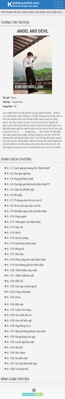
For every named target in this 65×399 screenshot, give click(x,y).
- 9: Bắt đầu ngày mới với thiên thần (27, 211)
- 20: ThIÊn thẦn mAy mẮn (22, 270)
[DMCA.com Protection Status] (32, 393)
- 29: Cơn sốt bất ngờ (20, 320)
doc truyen (21, 4)
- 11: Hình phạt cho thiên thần (24, 222)
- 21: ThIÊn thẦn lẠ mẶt (21, 275)
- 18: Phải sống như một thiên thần (27, 259)
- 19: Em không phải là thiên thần (26, 265)
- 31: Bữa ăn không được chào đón (27, 331)
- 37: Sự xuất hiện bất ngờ (22, 363)
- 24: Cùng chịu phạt (19, 291)
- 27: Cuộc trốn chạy (19, 309)
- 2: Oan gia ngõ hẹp (19, 173)
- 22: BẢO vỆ (15, 281)
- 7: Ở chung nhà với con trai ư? (25, 200)
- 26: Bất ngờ (15, 304)
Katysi (13, 97)
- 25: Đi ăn (14, 297)
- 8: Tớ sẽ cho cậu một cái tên (24, 205)
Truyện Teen (17, 102)
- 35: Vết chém (16, 352)
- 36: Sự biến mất (18, 358)
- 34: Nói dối (15, 347)
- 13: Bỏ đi (14, 232)
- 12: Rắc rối (15, 227)
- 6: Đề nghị (15, 195)
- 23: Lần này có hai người (22, 286)
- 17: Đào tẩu (15, 254)
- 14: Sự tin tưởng (18, 238)
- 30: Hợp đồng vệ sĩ (19, 325)
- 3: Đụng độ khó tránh (20, 178)
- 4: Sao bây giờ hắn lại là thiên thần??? (29, 184)
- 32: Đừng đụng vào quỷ (21, 336)
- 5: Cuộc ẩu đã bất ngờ (21, 189)
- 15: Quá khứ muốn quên (22, 243)
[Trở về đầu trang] (34, 390)
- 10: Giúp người (17, 216)
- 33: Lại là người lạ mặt (21, 342)
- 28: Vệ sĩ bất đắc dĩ (19, 315)
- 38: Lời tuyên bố (18, 369)
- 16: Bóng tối (16, 249)
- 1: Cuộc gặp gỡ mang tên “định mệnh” (29, 168)
